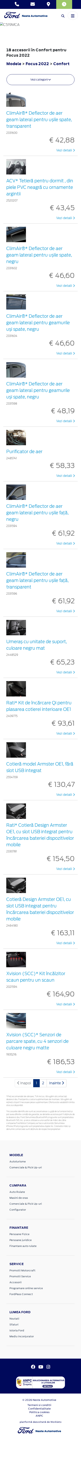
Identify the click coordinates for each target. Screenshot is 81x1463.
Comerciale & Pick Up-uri (25, 1167)
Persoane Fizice (19, 1234)
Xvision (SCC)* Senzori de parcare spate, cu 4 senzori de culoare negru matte (37, 1041)
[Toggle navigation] (73, 15)
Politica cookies (39, 1412)
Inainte (55, 1083)
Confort (61, 63)
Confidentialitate (39, 1409)
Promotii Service (20, 1276)
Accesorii (15, 1282)
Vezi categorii (39, 79)
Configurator (17, 1210)
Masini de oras (18, 1198)
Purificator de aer (24, 451)
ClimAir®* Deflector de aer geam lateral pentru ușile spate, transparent (39, 120)
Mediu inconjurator (21, 1336)
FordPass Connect (21, 1294)
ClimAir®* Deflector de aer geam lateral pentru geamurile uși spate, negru (38, 323)
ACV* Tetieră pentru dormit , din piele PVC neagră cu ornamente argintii (39, 187)
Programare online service (26, 1288)
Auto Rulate (17, 1192)
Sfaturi (13, 1324)
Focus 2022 (37, 63)
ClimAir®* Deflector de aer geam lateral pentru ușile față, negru (37, 513)
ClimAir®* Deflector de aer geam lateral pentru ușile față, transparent (37, 580)
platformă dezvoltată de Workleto (41, 1422)
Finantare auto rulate (23, 1246)
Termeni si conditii (39, 1405)
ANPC (39, 1416)
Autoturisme (17, 1161)
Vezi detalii (64, 150)
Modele (13, 63)
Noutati (14, 1319)
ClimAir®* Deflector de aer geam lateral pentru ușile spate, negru (39, 255)
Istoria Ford (16, 1330)
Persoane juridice (20, 1240)
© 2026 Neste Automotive (39, 1400)
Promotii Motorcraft (22, 1270)
